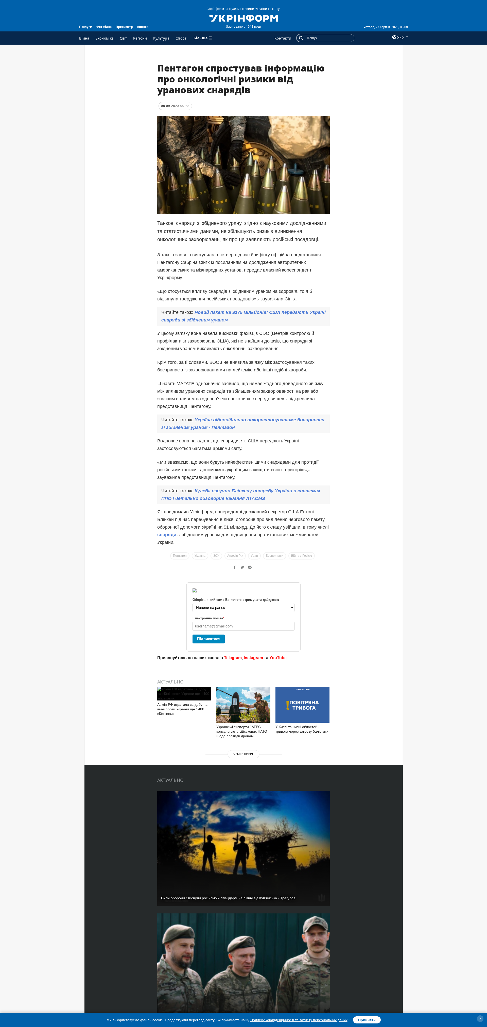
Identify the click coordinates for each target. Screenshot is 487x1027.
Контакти (282, 38)
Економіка (105, 38)
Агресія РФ (235, 555)
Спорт (181, 38)
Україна (200, 555)
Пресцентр (124, 27)
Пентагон (180, 555)
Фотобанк (104, 27)
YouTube (278, 658)
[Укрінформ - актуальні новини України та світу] (243, 18)
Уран (254, 555)
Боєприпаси (274, 555)
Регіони (140, 38)
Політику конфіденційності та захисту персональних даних (298, 1020)
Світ (123, 38)
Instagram (253, 658)
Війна (84, 38)
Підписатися (208, 639)
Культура (161, 38)
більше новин (243, 754)
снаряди (167, 534)
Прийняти (367, 1020)
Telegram (233, 658)
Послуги (85, 27)
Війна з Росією (301, 555)
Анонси (143, 27)
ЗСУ (216, 555)
